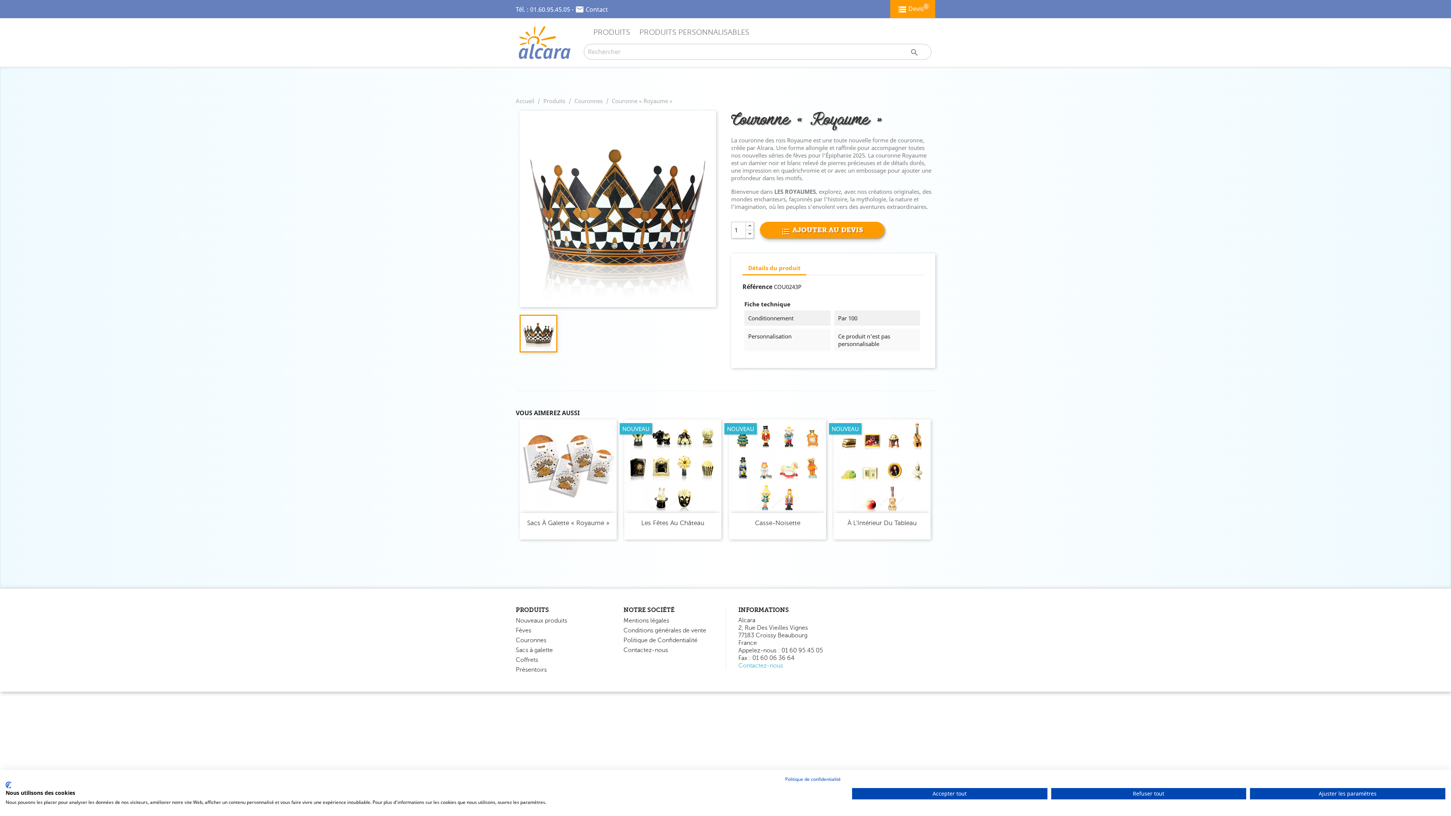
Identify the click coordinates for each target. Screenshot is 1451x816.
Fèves (523, 630)
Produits (611, 32)
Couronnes (531, 640)
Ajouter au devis (826, 230)
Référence (757, 287)
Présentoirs (531, 669)
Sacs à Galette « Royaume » (568, 523)
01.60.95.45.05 (550, 9)
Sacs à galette (534, 650)
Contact (597, 9)
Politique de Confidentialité (660, 640)
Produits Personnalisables (694, 32)
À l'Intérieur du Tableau (882, 523)
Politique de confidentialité (813, 779)
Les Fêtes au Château (672, 523)
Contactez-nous (645, 650)
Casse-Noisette (777, 523)
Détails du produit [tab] (774, 268)
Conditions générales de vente (664, 630)
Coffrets (527, 660)
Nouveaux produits (541, 620)
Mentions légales (646, 620)
